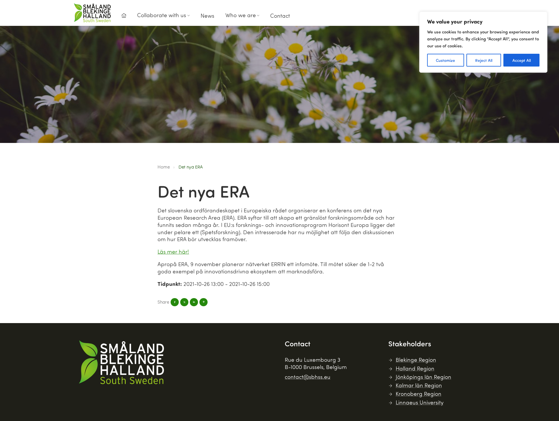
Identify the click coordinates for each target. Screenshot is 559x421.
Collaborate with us (161, 15)
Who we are (240, 15)
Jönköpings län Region (423, 376)
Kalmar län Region (419, 385)
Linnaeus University (419, 402)
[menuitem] (124, 17)
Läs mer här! (173, 251)
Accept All (521, 60)
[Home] (124, 16)
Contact (280, 15)
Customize (445, 60)
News (207, 15)
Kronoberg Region (418, 393)
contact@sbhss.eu (307, 376)
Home (164, 167)
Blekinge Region (416, 359)
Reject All (483, 60)
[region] (483, 42)
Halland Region (415, 368)
